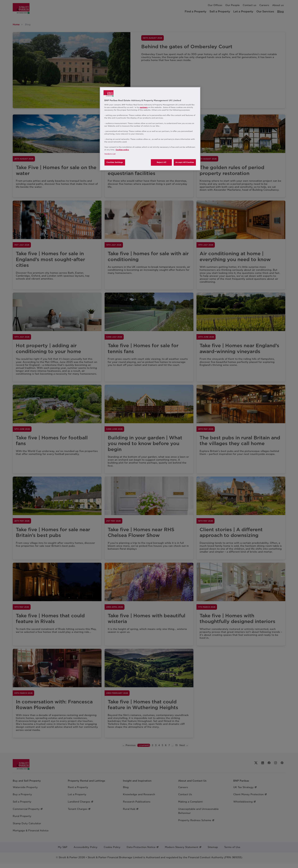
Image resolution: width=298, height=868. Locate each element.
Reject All (161, 162)
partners (144, 107)
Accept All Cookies (184, 162)
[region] (150, 129)
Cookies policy (122, 150)
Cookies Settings (114, 162)
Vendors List (110, 154)
